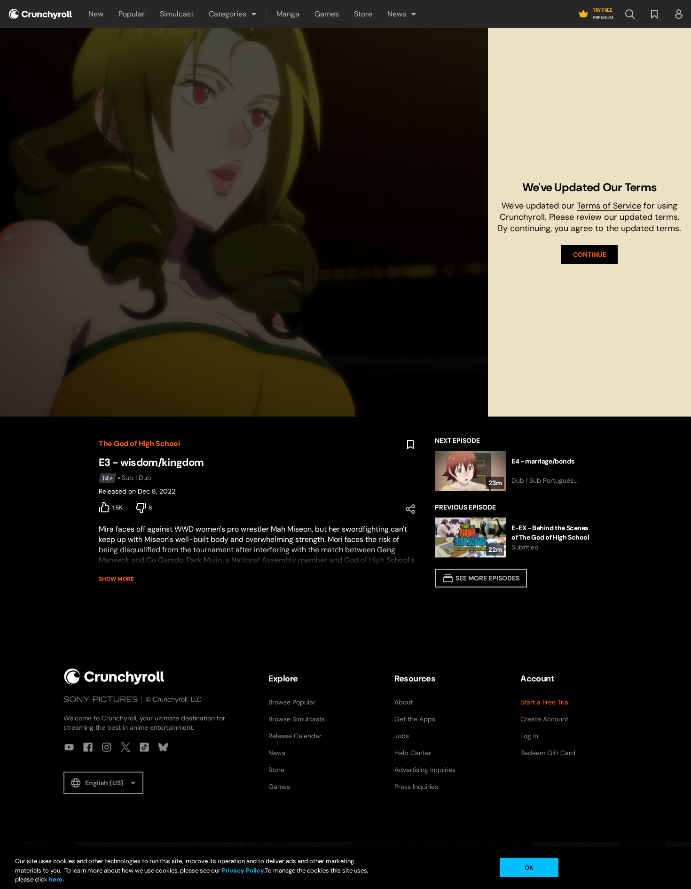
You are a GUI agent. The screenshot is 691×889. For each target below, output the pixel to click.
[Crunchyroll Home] (114, 676)
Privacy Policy (243, 870)
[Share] (410, 509)
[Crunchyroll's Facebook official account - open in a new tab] (88, 747)
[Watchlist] (654, 14)
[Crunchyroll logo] (40, 14)
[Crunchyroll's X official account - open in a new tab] (125, 747)
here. (55, 879)
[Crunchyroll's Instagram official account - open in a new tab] (106, 747)
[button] (233, 14)
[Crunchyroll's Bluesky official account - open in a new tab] (163, 747)
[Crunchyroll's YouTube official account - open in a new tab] (69, 747)
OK (529, 867)
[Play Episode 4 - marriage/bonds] (513, 471)
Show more (116, 579)
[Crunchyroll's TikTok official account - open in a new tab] (144, 747)
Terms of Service (609, 205)
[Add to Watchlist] (410, 444)
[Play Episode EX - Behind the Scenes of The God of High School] (513, 537)
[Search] (630, 14)
